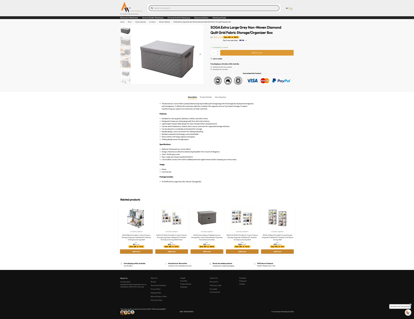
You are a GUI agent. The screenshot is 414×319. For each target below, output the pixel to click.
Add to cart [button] (136, 251)
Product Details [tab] (206, 97)
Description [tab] (192, 97)
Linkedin (242, 284)
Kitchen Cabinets (164, 22)
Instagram (243, 281)
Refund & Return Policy (159, 296)
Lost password (215, 292)
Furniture (152, 22)
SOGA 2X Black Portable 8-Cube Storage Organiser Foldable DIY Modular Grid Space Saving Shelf (277, 237)
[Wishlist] (149, 207)
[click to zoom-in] (167, 54)
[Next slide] (200, 54)
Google (182, 278)
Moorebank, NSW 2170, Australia (132, 287)
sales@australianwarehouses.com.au (133, 284)
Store (130, 22)
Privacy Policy (156, 289)
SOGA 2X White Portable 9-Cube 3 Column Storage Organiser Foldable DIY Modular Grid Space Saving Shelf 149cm (171, 237)
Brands (153, 282)
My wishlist (213, 289)
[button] (289, 8)
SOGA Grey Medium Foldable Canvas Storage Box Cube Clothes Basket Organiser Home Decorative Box (207, 237)
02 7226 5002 (125, 282)
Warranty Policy (156, 300)
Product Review (185, 284)
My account (214, 282)
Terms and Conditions (158, 285)
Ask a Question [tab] (220, 97)
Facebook (183, 287)
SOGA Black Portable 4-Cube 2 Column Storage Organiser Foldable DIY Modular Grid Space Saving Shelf (136, 237)
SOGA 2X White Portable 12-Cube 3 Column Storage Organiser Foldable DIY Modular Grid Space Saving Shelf (242, 237)
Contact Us (214, 278)
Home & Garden (140, 22)
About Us (154, 278)
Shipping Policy (156, 293)
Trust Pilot (183, 281)
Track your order (215, 285)
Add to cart (257, 53)
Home (122, 22)
